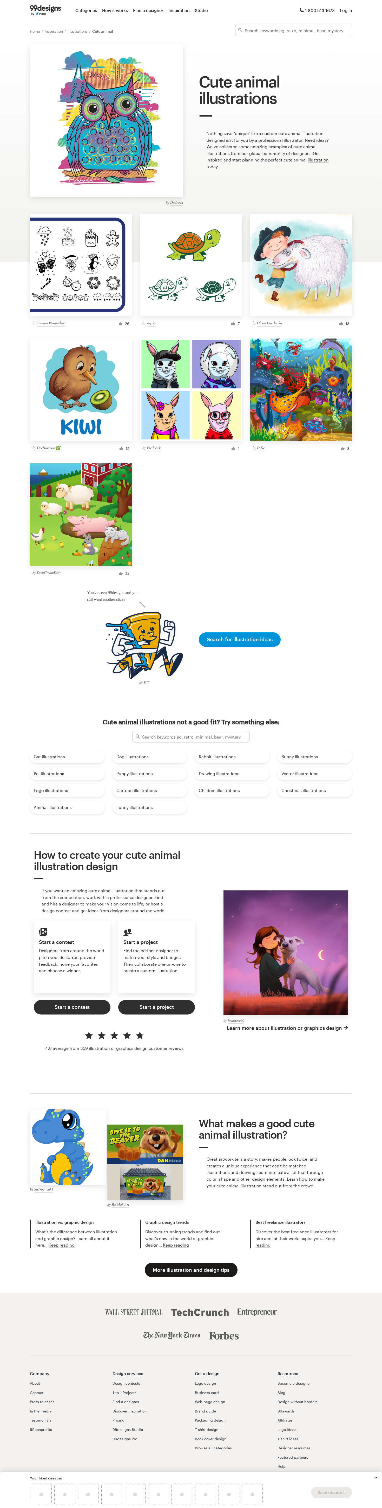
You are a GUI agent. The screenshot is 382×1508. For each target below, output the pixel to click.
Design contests (126, 1383)
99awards (286, 1411)
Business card (207, 1392)
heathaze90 (236, 1020)
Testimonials (40, 1420)
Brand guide (205, 1411)
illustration (318, 159)
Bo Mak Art (120, 1204)
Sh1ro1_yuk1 (43, 1189)
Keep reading (62, 1244)
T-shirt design (206, 1429)
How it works (115, 10)
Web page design (210, 1401)
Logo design (205, 1383)
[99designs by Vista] (45, 10)
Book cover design (210, 1439)
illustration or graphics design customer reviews (136, 1048)
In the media (40, 1411)
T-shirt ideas (288, 1439)
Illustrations (78, 31)
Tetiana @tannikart (51, 322)
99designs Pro (125, 1439)
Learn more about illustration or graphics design (284, 1028)
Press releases (42, 1401)
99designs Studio (128, 1429)
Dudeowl (176, 202)
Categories (86, 10)
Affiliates (285, 1420)
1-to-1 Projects (124, 1392)
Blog (281, 1392)
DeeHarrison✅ (48, 447)
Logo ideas (287, 1429)
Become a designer (294, 1383)
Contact (36, 1392)
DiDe (261, 447)
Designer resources (294, 1448)
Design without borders (298, 1401)
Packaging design (210, 1420)
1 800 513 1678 (320, 10)
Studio (201, 10)
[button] (376, 1478)
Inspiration (179, 10)
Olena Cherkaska (269, 322)
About (35, 1383)
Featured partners (293, 1457)
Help (282, 1466)
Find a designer (148, 10)
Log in (346, 10)
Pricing (118, 1420)
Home (35, 31)
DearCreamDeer (49, 572)
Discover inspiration (130, 1411)
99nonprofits (41, 1429)
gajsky (151, 322)
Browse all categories (213, 1448)
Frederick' (154, 447)
